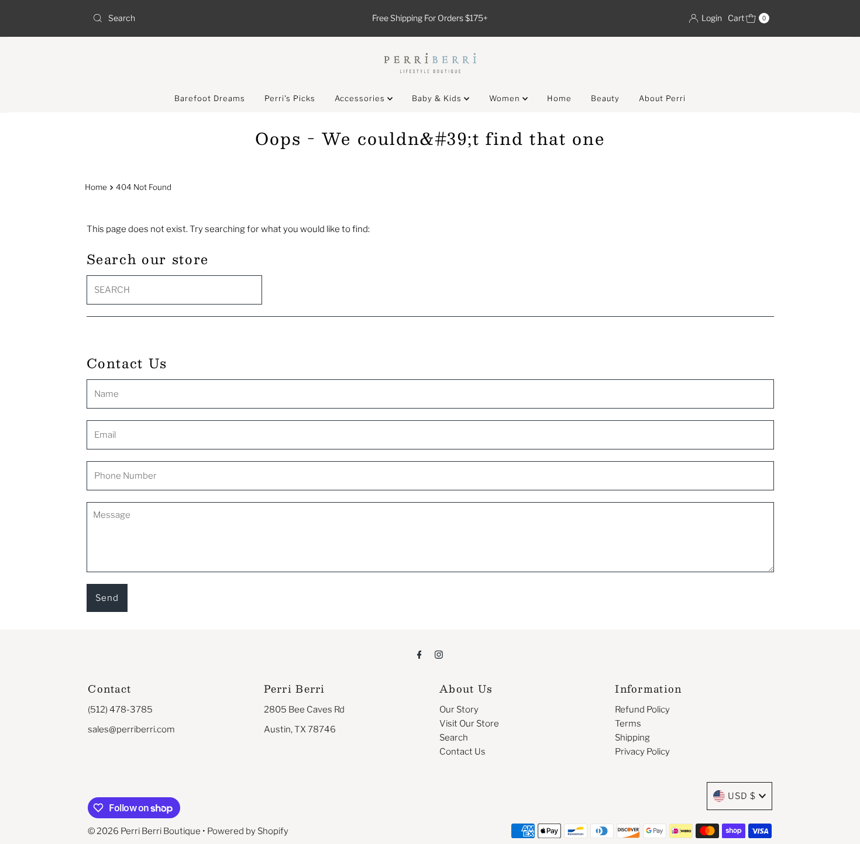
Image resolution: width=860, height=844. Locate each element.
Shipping (632, 737)
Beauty (605, 98)
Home (559, 98)
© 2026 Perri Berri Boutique (144, 831)
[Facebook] (419, 654)
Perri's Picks (289, 98)
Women (505, 98)
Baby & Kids (438, 98)
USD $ (742, 796)
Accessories (361, 98)
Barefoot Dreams (209, 98)
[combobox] (198, 18)
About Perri (662, 98)
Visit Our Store (469, 723)
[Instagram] (439, 654)
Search (453, 737)
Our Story (459, 709)
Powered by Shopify (247, 831)
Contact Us (462, 751)
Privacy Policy (642, 751)
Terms (628, 723)
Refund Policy (642, 709)
